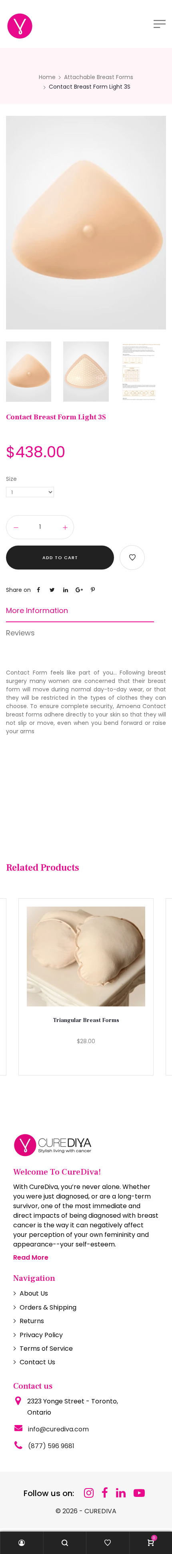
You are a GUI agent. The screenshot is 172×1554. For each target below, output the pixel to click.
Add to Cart (60, 557)
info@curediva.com (58, 1429)
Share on (18, 590)
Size (11, 479)
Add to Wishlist (132, 557)
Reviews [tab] (20, 633)
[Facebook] (105, 1493)
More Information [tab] (37, 610)
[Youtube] (139, 1493)
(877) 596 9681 (51, 1446)
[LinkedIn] (121, 1493)
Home (47, 77)
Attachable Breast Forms (98, 77)
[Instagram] (89, 1493)
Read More (30, 1257)
